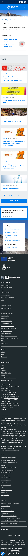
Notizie (3, 352)
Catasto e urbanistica (6, 321)
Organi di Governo (5, 285)
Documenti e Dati (5, 292)
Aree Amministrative (6, 287)
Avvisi (2, 354)
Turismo (3, 341)
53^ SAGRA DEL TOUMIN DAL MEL (12, 122)
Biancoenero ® (15, 550)
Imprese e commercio (6, 331)
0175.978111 (6, 390)
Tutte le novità (14, 201)
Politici (2, 300)
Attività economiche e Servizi (8, 378)
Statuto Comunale (5, 477)
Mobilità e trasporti (6, 333)
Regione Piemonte (5, 2)
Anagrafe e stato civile (7, 313)
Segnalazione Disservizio (7, 470)
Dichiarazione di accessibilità (8, 460)
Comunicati (4, 357)
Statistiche (4, 492)
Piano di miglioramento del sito (9, 463)
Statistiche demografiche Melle (9, 523)
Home (3, 20)
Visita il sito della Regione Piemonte (10, 503)
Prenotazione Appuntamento (8, 467)
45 (18, 195)
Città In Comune (20, 544)
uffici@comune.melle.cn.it (11, 398)
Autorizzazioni (4, 318)
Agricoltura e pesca (6, 308)
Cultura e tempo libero (6, 323)
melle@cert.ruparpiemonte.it (11, 396)
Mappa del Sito (5, 495)
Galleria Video (4, 375)
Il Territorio (3, 370)
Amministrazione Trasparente (8, 458)
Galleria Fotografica (6, 373)
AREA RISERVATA (14, 554)
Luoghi (2, 368)
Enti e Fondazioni (5, 295)
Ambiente (3, 311)
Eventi (2, 365)
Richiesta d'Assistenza (6, 472)
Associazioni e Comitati (7, 380)
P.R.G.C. (3, 508)
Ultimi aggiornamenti (6, 490)
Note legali (4, 482)
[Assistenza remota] (13, 546)
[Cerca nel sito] (24, 7)
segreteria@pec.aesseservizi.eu (11, 450)
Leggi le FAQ (4, 465)
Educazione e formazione (7, 326)
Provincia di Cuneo (5, 506)
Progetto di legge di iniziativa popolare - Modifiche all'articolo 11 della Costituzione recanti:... (14, 167)
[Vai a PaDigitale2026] (10, 277)
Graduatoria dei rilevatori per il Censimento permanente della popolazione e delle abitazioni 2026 (10, 42)
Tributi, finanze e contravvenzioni (9, 338)
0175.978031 (6, 389)
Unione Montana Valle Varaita (8, 516)
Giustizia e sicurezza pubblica (8, 328)
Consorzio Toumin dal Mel (7, 511)
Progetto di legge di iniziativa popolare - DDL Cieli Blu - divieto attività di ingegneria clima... (14, 143)
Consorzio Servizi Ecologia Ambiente (10, 518)
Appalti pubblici (5, 316)
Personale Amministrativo (7, 297)
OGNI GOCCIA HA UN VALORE (11, 188)
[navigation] (3, 7)
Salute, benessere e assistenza (9, 336)
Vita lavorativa (4, 343)
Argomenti (8, 20)
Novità (5, 74)
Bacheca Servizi (5, 475)
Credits (3, 487)
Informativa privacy (6, 480)
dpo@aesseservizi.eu (9, 448)
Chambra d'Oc (4, 513)
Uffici (2, 290)
